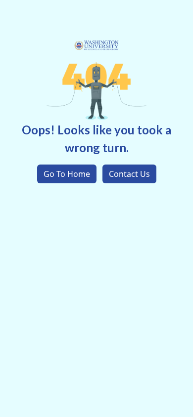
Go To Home (67, 173)
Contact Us (129, 173)
